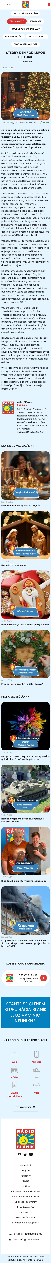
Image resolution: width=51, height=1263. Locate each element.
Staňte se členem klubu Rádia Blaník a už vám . (26, 1012)
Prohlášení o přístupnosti (25, 1222)
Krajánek (36, 21)
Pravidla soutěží (25, 1207)
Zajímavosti (16, 21)
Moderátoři (25, 1165)
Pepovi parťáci (13, 36)
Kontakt (25, 1212)
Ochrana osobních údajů (25, 1196)
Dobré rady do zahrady (25, 28)
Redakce (22, 405)
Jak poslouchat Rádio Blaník (26, 1191)
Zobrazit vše (23, 1107)
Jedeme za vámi (37, 36)
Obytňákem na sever (26, 44)
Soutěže (25, 1186)
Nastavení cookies (25, 1218)
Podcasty (26, 1175)
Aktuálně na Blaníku (25, 13)
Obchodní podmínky (25, 1201)
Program (25, 1170)
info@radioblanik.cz (31, 1239)
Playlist (25, 1181)
